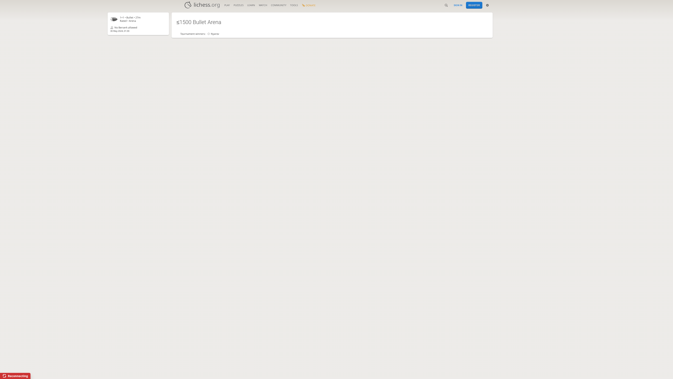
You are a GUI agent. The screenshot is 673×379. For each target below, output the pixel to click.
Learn (251, 5)
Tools (294, 5)
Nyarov (215, 33)
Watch (263, 5)
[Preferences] (487, 5)
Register (474, 5)
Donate (311, 5)
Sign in (458, 5)
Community (278, 5)
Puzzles (239, 5)
